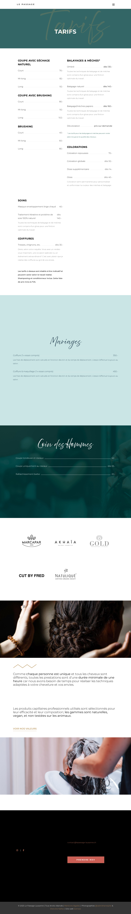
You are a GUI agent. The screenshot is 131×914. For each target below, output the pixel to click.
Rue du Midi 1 (73, 835)
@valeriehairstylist (103, 906)
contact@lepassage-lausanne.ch (81, 842)
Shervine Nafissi (57, 909)
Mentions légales (71, 906)
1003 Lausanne (73, 838)
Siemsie (77, 909)
